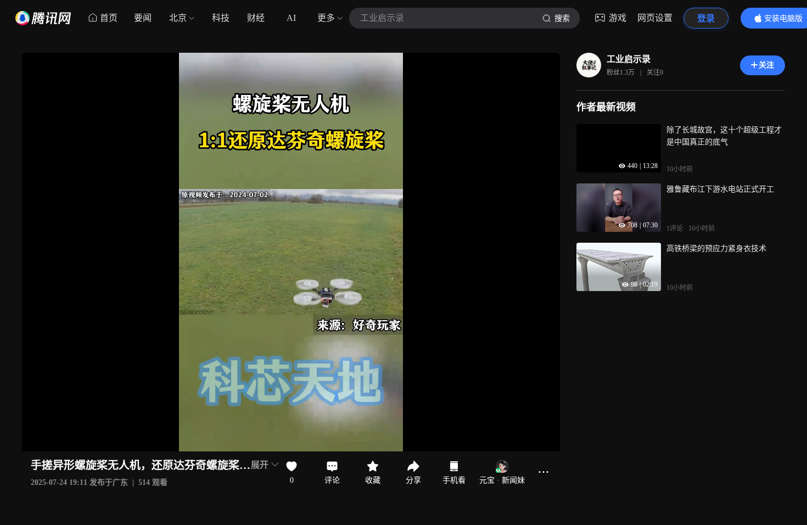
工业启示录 (629, 59)
